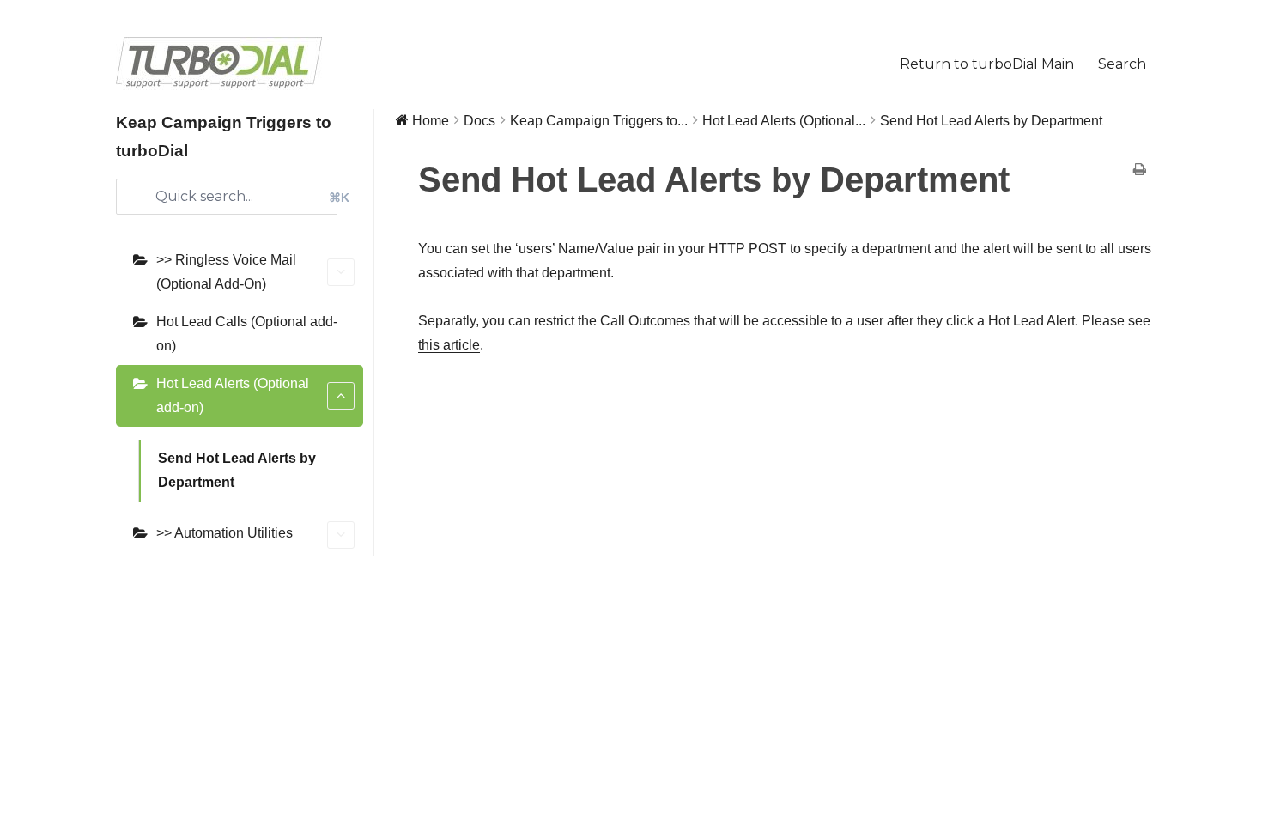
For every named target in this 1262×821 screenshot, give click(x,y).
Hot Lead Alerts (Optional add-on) (232, 395)
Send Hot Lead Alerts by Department (237, 470)
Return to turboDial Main (987, 64)
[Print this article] (1139, 171)
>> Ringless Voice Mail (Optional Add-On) (226, 271)
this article (449, 345)
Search (1122, 64)
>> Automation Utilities (224, 533)
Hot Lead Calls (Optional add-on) (246, 333)
